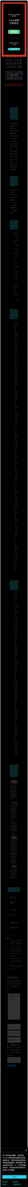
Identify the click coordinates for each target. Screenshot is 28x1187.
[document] (14, 593)
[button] (25, 1150)
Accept (14, 1177)
